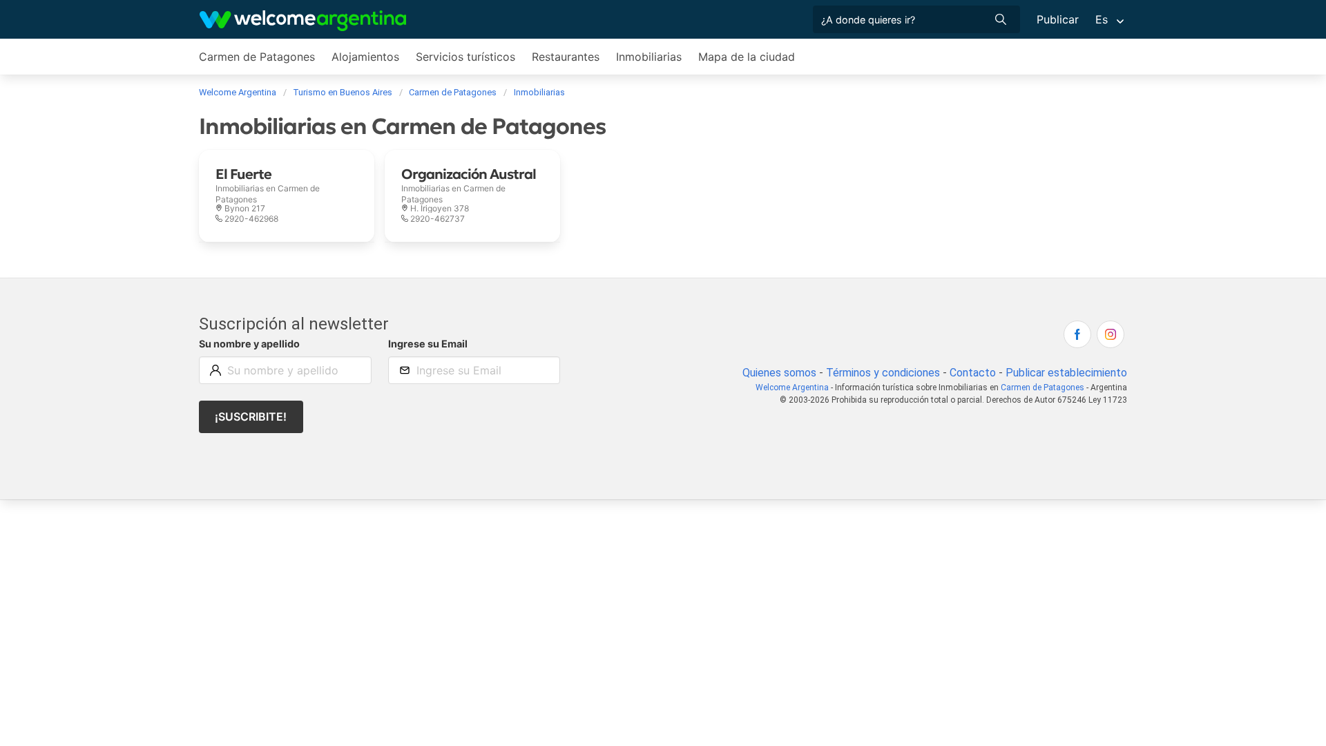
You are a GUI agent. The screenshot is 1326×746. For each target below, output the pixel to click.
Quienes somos (779, 372)
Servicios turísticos (465, 57)
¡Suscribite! (251, 416)
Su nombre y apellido (249, 344)
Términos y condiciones (883, 372)
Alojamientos (365, 57)
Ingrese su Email (428, 344)
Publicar (1058, 19)
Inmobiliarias (649, 57)
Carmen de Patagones (257, 57)
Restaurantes (565, 57)
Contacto (973, 372)
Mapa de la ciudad (746, 57)
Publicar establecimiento (1066, 372)
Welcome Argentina (792, 387)
